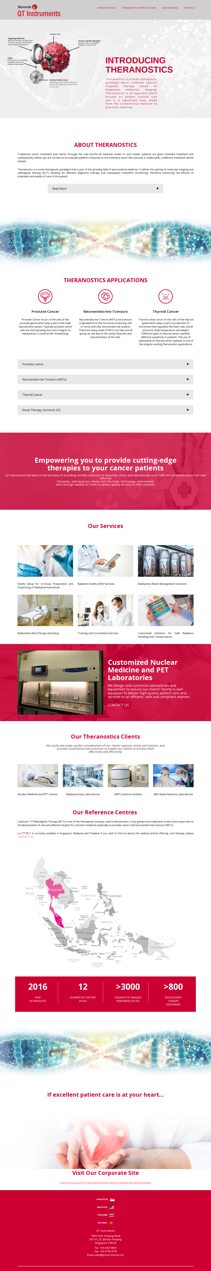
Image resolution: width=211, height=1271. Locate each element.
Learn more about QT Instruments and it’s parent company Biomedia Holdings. (105, 1183)
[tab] (105, 188)
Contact (189, 7)
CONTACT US (118, 705)
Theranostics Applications (138, 7)
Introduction (106, 7)
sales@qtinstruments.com (109, 1255)
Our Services (170, 7)
